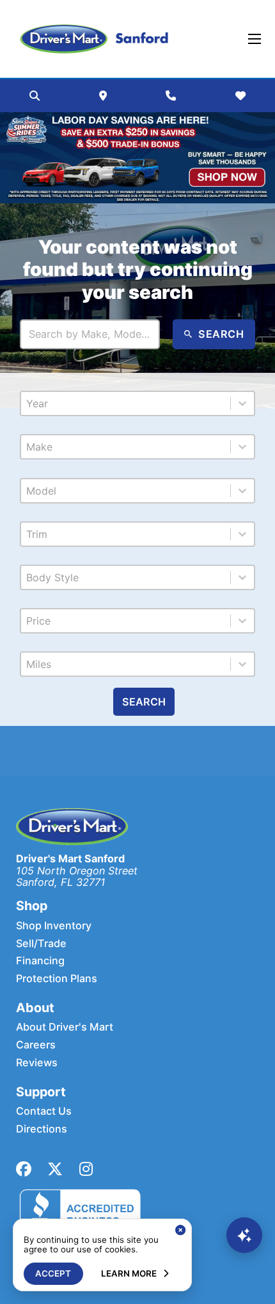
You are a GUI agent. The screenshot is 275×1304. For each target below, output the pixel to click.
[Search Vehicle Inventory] (34, 95)
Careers (36, 1045)
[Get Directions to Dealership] (103, 95)
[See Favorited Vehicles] (240, 95)
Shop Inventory (53, 926)
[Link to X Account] (55, 1169)
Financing (40, 961)
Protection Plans (56, 979)
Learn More (129, 1273)
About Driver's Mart (64, 1027)
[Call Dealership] (171, 95)
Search (144, 701)
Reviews (37, 1063)
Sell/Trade (41, 944)
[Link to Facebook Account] (23, 1169)
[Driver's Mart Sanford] (94, 39)
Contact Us (44, 1111)
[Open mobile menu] (254, 39)
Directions (41, 1129)
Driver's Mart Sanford (70, 858)
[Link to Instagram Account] (86, 1169)
